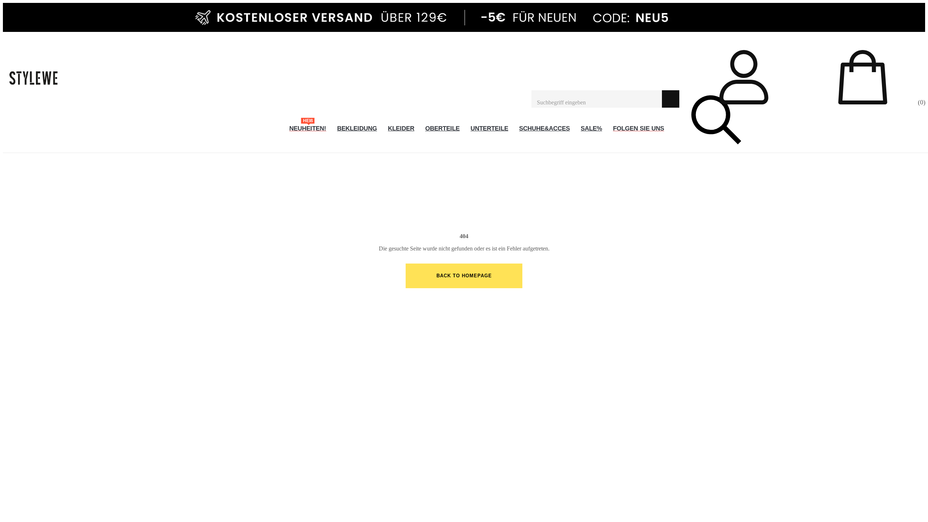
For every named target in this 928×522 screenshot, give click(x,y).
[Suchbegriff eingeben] (596, 99)
